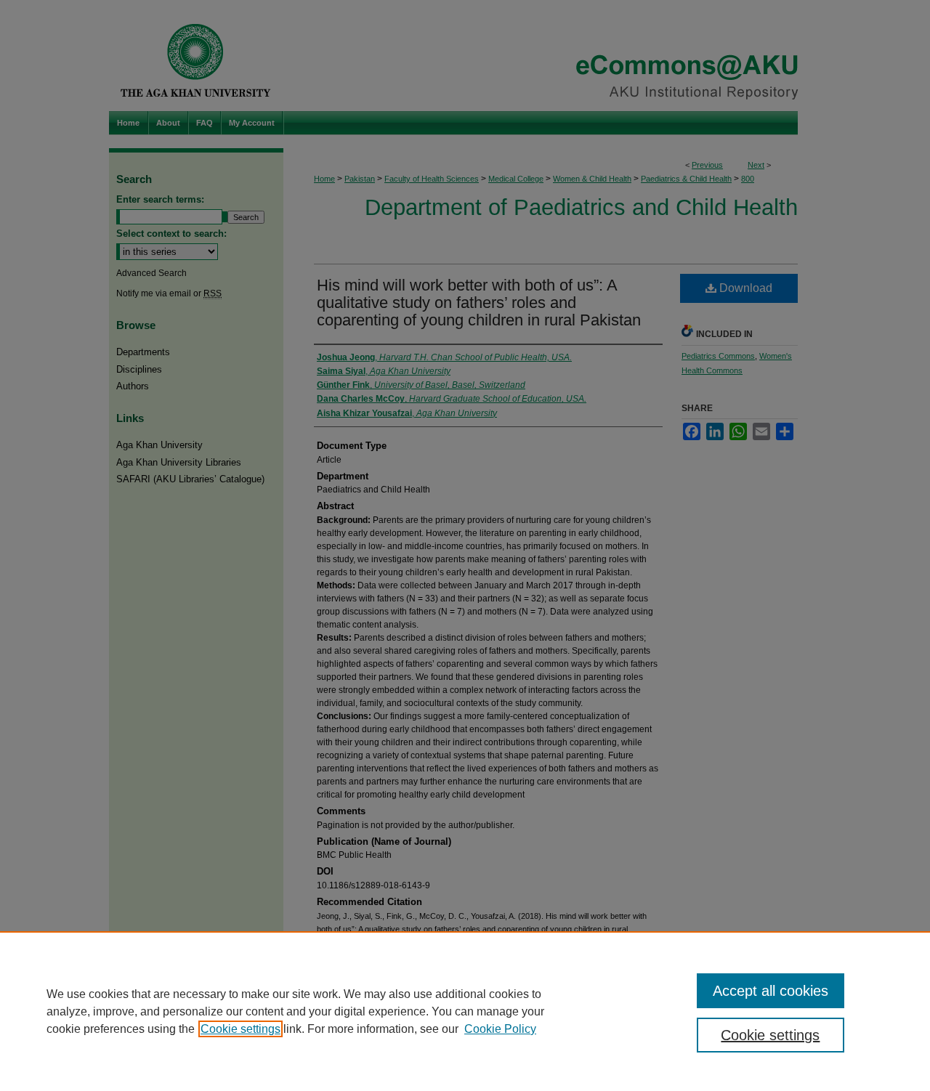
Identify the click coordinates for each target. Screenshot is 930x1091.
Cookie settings (240, 1029)
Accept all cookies (770, 991)
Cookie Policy (500, 1029)
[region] (465, 1011)
